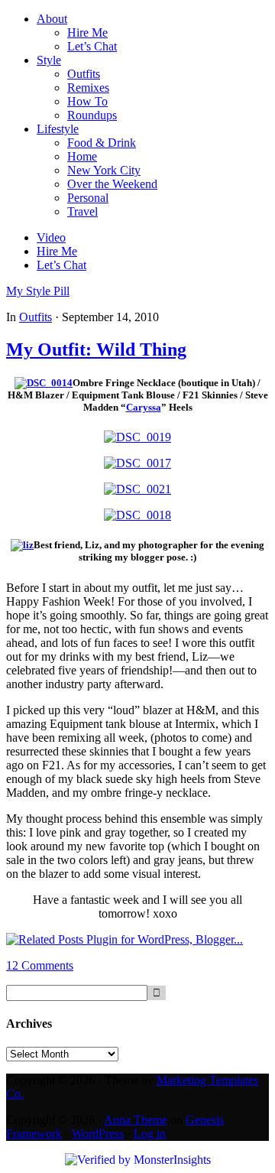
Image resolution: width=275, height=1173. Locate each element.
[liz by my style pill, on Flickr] (22, 545)
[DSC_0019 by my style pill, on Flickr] (137, 437)
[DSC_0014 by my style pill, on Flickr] (44, 382)
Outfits (35, 316)
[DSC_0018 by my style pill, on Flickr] (137, 515)
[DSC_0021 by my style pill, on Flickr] (137, 489)
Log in (150, 1133)
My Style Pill (38, 290)
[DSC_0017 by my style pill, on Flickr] (137, 463)
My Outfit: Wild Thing (96, 349)
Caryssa (143, 407)
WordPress (98, 1133)
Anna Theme (135, 1119)
